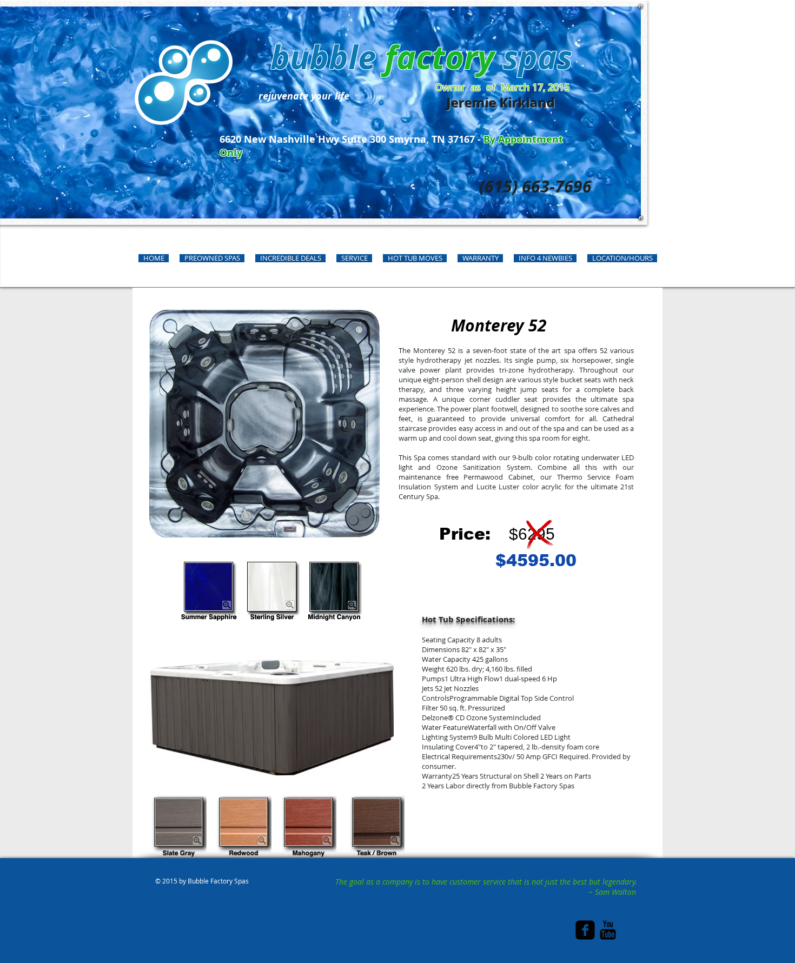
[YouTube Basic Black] (608, 930)
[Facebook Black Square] (585, 930)
